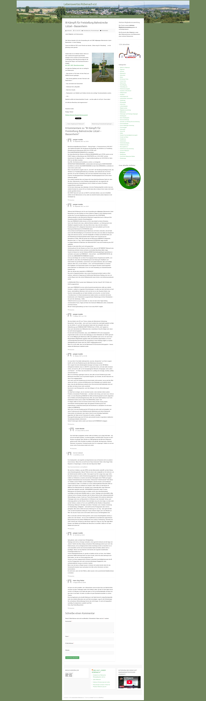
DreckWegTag (123, 85)
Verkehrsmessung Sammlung (127, 148)
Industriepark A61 (124, 96)
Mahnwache (123, 73)
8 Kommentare (105, 30)
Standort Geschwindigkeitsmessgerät (128, 135)
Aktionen (122, 71)
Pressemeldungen (95, 30)
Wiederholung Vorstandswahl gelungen (102, 123)
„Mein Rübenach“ (97, 679)
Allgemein (122, 69)
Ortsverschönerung (124, 119)
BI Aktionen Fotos (124, 79)
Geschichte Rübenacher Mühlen (127, 156)
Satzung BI (122, 129)
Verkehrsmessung (124, 144)
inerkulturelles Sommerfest (126, 98)
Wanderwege (123, 158)
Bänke (121, 77)
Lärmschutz (122, 104)
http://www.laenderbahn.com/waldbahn (77, 467)
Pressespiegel (123, 127)
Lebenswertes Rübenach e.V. (80, 4)
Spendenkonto (103, 16)
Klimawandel (123, 102)
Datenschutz (123, 83)
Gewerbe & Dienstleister (125, 90)
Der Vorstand (84, 16)
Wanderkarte (123, 154)
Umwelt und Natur (124, 137)
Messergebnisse (124, 146)
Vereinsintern (123, 141)
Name (67, 636)
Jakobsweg (122, 100)
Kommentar (68, 621)
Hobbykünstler (123, 92)
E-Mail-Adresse (69, 643)
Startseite (66, 16)
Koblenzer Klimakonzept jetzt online (101, 682)
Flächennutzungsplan (125, 88)
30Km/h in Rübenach (125, 67)
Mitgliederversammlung (125, 110)
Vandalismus (123, 139)
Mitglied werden (94, 16)
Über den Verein (75, 16)
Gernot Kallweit (78, 453)
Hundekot (122, 94)
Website (67, 650)
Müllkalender (123, 112)
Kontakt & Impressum (114, 16)
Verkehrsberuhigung (124, 142)
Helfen (121, 133)
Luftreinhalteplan (124, 106)
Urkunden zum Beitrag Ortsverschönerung (130, 121)
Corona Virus (123, 81)
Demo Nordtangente (124, 117)
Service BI (122, 131)
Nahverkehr (122, 75)
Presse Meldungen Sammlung (127, 125)
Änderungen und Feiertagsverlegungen (129, 113)
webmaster (69, 30)
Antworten (71, 200)
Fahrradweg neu (86, 30)
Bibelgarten (122, 152)
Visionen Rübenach (124, 150)
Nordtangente (123, 115)
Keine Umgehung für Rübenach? (75, 123)
